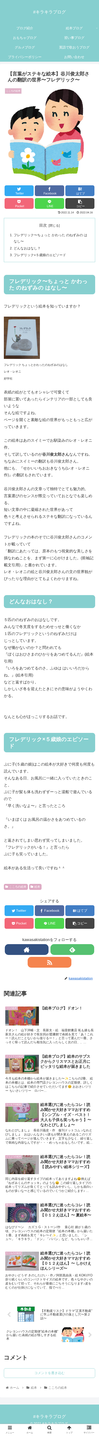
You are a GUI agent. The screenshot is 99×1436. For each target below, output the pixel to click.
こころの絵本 (17, 886)
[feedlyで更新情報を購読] (72, 949)
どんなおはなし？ (27, 248)
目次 (43, 225)
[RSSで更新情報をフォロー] (49, 962)
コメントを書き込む (49, 1373)
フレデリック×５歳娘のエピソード (40, 255)
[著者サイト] (27, 949)
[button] (89, 802)
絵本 (37, 886)
